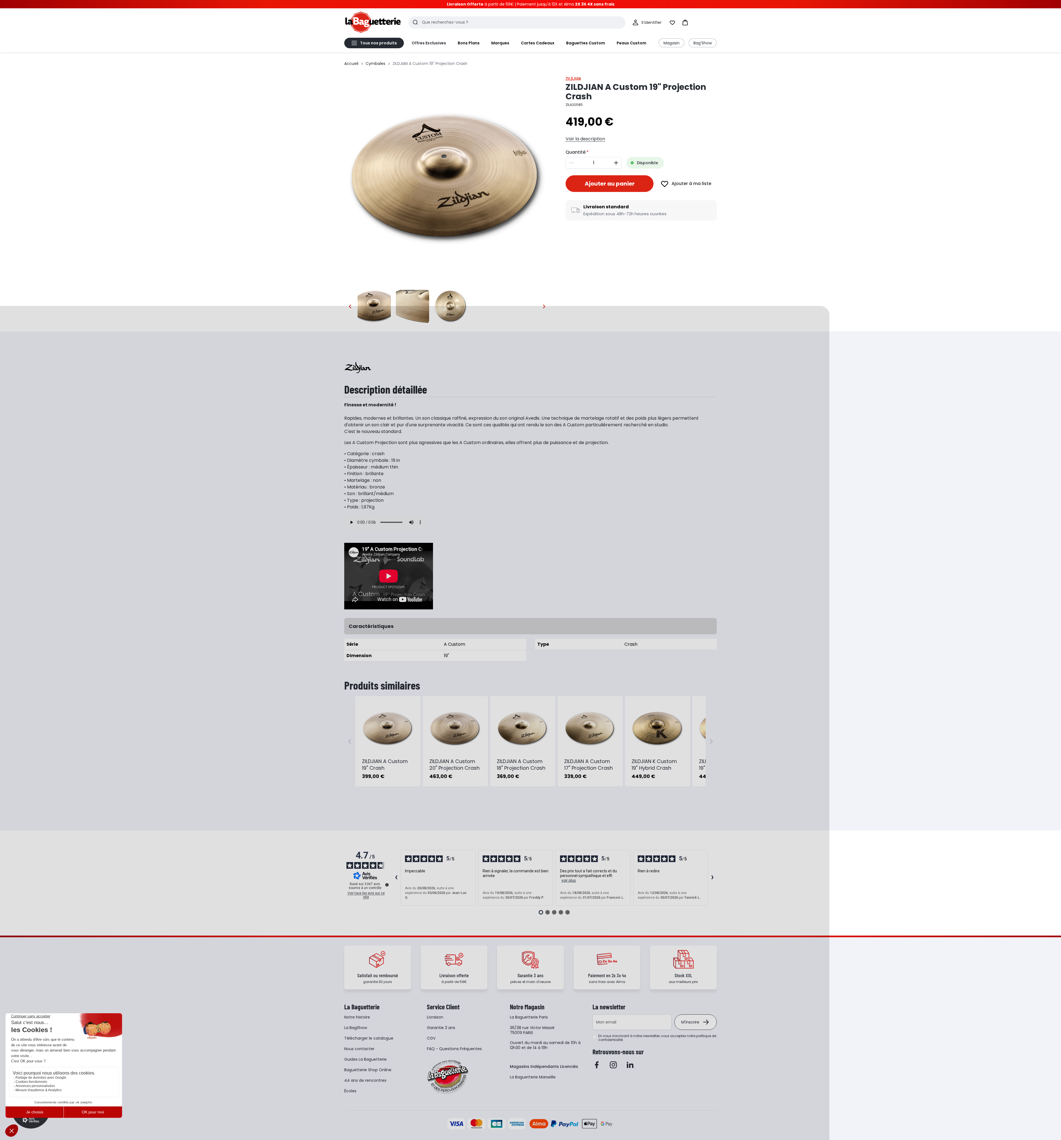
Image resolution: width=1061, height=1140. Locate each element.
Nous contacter (359, 1049)
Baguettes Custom (585, 43)
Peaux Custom (631, 43)
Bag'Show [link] (702, 43)
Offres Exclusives (429, 43)
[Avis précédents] (396, 878)
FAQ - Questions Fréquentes (454, 1049)
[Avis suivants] (712, 878)
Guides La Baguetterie (365, 1059)
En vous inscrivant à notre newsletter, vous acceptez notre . (657, 1038)
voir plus (568, 880)
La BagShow (355, 1027)
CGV (431, 1038)
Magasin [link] (672, 43)
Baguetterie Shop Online (367, 1070)
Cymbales (375, 63)
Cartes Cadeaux (537, 43)
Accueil (351, 63)
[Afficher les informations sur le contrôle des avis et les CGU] (387, 885)
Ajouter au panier (610, 184)
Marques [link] (500, 43)
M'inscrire (690, 1022)
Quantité (576, 152)
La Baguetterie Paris (529, 1017)
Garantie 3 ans (441, 1027)
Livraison (435, 1017)
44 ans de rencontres (365, 1080)
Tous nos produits (378, 43)
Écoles (350, 1091)
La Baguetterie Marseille (533, 1077)
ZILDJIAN (573, 78)
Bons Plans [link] (469, 43)
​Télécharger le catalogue (368, 1038)
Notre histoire (357, 1017)
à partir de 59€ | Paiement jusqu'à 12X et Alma (530, 4)
